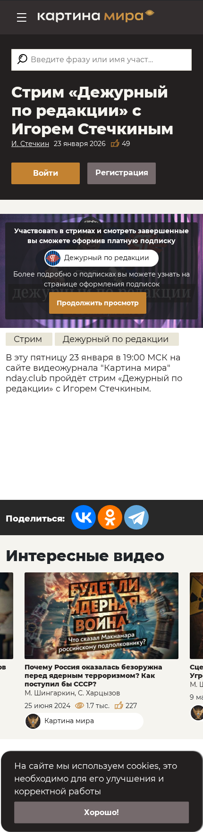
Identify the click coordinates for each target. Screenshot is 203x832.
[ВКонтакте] (83, 517)
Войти (45, 173)
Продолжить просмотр (98, 303)
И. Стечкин (30, 143)
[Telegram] (136, 517)
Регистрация (121, 172)
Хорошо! (101, 812)
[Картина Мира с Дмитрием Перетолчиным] (96, 17)
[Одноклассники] (110, 517)
